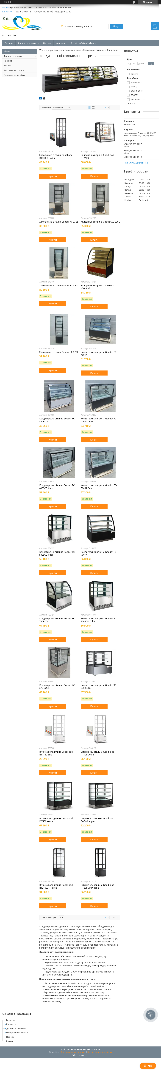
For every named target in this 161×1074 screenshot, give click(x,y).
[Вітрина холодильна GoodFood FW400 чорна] (59, 795)
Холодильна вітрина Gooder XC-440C (58, 285)
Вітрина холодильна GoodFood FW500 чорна (97, 820)
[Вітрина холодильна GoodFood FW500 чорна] (100, 795)
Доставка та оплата (14, 70)
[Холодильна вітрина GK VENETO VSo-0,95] (100, 263)
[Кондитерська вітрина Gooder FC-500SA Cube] (100, 462)
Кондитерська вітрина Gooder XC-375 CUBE (99, 686)
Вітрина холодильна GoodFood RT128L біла (97, 753)
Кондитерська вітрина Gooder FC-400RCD (57, 420)
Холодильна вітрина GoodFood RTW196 (97, 156)
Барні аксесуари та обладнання (64, 50)
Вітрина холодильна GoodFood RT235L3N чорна (97, 886)
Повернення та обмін (14, 74)
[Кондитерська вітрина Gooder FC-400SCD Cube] (59, 462)
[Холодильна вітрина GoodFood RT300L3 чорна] (59, 132)
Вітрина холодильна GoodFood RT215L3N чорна (56, 886)
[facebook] (40, 98)
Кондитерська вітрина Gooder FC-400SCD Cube (57, 486)
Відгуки (7, 65)
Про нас (47, 43)
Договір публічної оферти (83, 43)
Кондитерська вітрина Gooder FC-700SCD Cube (99, 620)
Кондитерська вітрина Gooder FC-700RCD (57, 620)
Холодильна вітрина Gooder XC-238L (100, 221)
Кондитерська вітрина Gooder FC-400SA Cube (99, 420)
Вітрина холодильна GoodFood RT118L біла (56, 753)
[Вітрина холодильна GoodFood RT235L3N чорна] (100, 862)
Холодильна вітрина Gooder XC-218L (58, 221)
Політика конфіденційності (99, 1052)
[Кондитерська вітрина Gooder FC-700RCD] (59, 596)
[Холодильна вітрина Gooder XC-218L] (59, 199)
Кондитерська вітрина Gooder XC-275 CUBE (57, 686)
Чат (150, 1066)
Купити (53, 176)
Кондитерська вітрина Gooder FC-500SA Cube (99, 486)
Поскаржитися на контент (73, 1052)
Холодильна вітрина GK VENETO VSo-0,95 (98, 287)
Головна (9, 43)
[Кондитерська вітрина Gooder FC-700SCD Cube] (100, 596)
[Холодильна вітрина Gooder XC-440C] (59, 263)
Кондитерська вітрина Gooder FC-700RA (99, 553)
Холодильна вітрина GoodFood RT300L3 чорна (55, 156)
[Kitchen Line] (22, 23)
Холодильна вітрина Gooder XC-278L (58, 352)
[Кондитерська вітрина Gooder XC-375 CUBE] (100, 662)
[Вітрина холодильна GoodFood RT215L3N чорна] (59, 862)
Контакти (61, 43)
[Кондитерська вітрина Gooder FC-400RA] (100, 329)
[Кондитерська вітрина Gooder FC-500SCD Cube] (59, 529)
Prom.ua (96, 1049)
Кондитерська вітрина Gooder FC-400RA (99, 353)
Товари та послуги (27, 43)
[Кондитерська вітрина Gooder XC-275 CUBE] (59, 662)
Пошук (116, 26)
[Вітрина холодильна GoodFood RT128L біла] (100, 729)
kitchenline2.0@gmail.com (136, 162)
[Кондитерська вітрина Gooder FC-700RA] (100, 529)
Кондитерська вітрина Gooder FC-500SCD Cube (57, 553)
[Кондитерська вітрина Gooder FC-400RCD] (59, 396)
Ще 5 (132, 103)
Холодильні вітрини (93, 50)
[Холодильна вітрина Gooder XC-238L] (100, 199)
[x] (44, 98)
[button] (150, 1015)
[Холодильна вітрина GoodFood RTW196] (100, 132)
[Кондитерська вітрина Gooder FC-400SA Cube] (100, 396)
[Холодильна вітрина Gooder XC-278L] (59, 329)
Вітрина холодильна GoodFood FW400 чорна (56, 820)
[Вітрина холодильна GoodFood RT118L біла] (59, 729)
